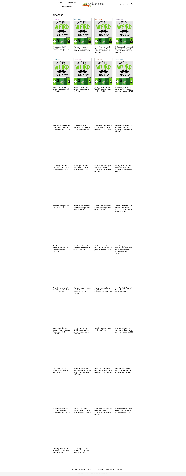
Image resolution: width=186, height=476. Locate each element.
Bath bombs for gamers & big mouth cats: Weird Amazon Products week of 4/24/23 (124, 50)
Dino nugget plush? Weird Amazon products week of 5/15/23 (61, 49)
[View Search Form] (131, 4)
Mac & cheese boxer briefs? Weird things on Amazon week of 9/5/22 (123, 370)
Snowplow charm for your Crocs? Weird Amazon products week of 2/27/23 (103, 127)
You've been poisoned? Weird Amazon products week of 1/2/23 (102, 207)
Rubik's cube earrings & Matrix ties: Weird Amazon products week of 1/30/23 (102, 168)
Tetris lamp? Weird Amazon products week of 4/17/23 (61, 89)
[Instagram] (124, 4)
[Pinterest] (127, 4)
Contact (119, 469)
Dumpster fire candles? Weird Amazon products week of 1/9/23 (82, 207)
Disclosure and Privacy (103, 469)
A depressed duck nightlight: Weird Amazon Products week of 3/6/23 (82, 127)
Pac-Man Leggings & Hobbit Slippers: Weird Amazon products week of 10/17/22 (82, 331)
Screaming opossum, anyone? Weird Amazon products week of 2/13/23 (61, 167)
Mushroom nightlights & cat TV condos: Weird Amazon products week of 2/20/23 (123, 128)
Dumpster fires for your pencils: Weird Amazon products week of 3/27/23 (124, 89)
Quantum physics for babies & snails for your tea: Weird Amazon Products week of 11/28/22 (123, 250)
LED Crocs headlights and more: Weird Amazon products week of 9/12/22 (103, 370)
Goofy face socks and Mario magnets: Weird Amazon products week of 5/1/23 (102, 50)
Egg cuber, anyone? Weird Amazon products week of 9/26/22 (61, 370)
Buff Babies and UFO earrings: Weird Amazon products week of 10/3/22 (124, 330)
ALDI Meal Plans (71, 2)
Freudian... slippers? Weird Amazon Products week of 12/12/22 (82, 248)
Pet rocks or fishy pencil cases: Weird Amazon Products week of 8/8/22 (123, 410)
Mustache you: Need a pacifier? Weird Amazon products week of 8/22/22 (82, 410)
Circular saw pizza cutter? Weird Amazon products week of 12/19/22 (60, 249)
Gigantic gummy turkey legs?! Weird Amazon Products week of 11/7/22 (103, 290)
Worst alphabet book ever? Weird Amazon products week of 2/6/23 (82, 167)
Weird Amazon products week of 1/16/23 (61, 207)
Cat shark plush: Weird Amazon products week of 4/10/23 (82, 89)
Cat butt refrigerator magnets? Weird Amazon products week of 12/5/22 (103, 248)
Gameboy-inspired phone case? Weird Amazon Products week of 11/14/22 (82, 291)
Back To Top (68, 469)
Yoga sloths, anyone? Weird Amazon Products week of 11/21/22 (61, 290)
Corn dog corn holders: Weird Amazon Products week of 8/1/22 (61, 450)
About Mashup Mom (83, 469)
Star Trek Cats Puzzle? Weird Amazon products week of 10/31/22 (123, 290)
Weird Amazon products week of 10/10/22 (102, 329)
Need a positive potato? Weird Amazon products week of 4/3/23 (102, 89)
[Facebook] (120, 4)
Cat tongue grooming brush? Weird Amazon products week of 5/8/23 (82, 49)
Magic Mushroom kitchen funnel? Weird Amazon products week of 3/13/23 (61, 127)
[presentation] (62, 31)
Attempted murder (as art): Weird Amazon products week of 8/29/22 (61, 410)
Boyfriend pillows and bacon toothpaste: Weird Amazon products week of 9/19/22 (82, 371)
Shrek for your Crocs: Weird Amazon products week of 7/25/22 (82, 450)
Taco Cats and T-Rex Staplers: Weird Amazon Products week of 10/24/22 (61, 331)
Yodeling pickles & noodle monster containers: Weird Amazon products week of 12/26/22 (124, 208)
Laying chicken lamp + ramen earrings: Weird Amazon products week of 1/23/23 (123, 168)
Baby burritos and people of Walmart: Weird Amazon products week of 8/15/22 (103, 411)
